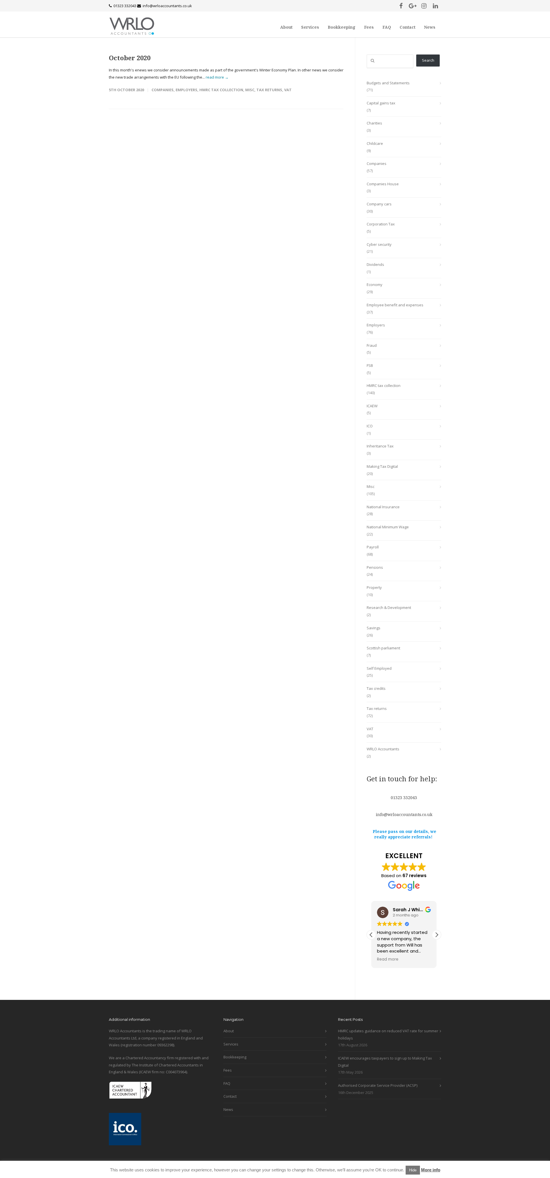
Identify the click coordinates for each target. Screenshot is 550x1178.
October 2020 (129, 57)
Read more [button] (387, 959)
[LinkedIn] (435, 5)
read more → (217, 77)
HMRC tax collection (221, 89)
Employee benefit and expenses (395, 304)
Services (310, 27)
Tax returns (269, 89)
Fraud (372, 345)
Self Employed (379, 668)
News (429, 27)
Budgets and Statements (388, 82)
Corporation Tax (381, 224)
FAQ (386, 27)
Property (374, 587)
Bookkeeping (341, 27)
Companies (163, 89)
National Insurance (383, 506)
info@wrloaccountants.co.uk (167, 5)
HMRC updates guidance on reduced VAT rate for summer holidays (388, 1034)
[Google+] (412, 5)
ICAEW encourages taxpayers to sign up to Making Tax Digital (385, 1062)
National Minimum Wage (388, 526)
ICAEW (372, 405)
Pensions (375, 567)
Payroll (373, 547)
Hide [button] (413, 1170)
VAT (288, 89)
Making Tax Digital (382, 466)
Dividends (375, 264)
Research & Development (389, 607)
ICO (370, 426)
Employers (186, 89)
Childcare (375, 143)
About (286, 27)
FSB (370, 365)
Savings (373, 627)
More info (430, 1169)
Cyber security (379, 244)
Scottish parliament (383, 648)
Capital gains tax (381, 103)
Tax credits (376, 688)
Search (428, 60)
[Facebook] (401, 5)
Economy (374, 284)
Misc (249, 89)
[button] (436, 934)
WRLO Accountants (383, 748)
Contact (407, 27)
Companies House (383, 183)
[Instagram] (424, 5)
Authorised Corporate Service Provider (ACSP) (377, 1085)
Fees (369, 27)
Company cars (379, 204)
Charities (374, 123)
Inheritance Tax (380, 446)
